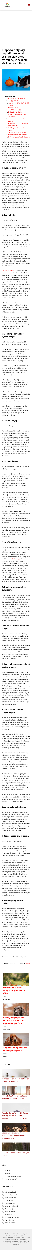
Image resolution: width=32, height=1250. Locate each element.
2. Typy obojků (13, 101)
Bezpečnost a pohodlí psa (17, 132)
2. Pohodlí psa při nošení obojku (19, 137)
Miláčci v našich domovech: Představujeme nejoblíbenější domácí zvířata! (13, 1135)
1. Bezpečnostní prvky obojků (18, 135)
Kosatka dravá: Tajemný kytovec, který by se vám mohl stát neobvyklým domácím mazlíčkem (15, 1115)
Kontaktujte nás (21, 957)
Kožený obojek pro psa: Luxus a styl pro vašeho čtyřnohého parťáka (14, 1020)
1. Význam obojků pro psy (17, 98)
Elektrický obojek (9, 270)
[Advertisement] (16, 27)
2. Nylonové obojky (14, 110)
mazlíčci (28, 963)
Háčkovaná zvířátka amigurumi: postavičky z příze (14, 990)
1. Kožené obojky (13, 107)
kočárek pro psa (15, 559)
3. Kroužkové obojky (15, 112)
